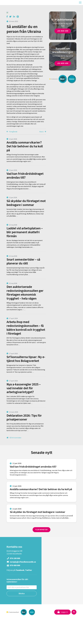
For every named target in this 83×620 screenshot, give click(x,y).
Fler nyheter (41, 529)
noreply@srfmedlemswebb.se (22, 562)
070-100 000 (14, 558)
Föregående (13, 132)
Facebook (20, 570)
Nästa (41, 132)
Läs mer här (62, 31)
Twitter (28, 570)
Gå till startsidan (15, 438)
